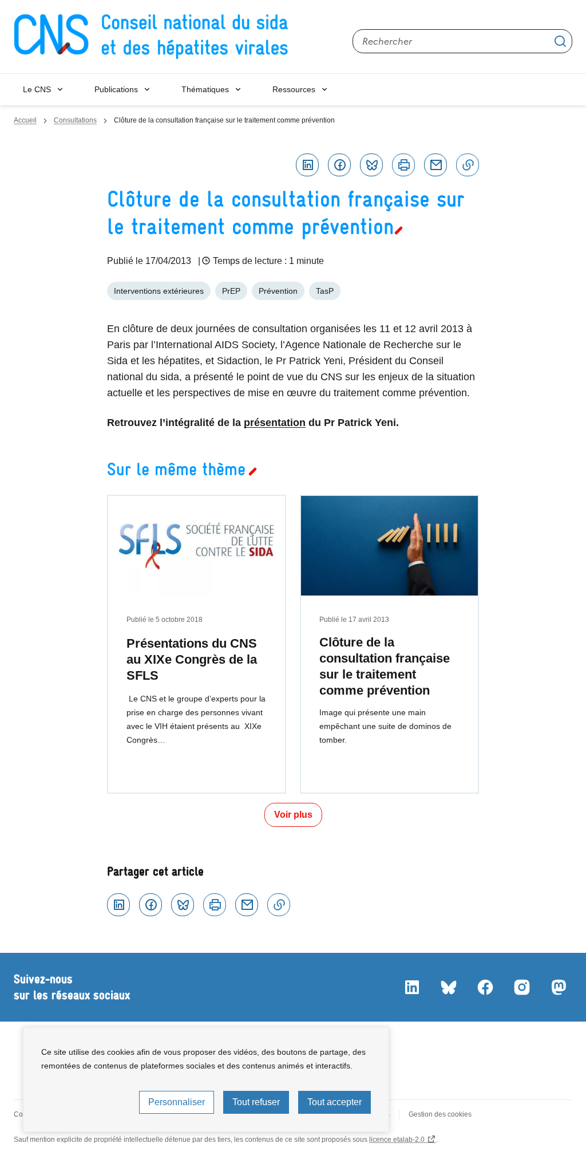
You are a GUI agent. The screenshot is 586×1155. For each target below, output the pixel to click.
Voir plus (293, 814)
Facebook (339, 164)
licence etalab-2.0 (397, 1140)
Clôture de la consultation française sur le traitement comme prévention (384, 666)
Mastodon (558, 987)
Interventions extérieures (159, 290)
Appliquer (560, 41)
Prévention (278, 290)
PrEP (231, 290)
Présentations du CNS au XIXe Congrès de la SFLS (191, 659)
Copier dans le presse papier (467, 164)
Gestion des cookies (440, 1114)
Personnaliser (176, 1102)
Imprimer (403, 164)
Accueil (25, 120)
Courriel (435, 164)
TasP (325, 290)
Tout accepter (334, 1102)
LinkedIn (412, 987)
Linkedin (307, 164)
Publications (116, 89)
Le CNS (37, 89)
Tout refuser (256, 1102)
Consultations (75, 120)
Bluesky (371, 164)
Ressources (293, 89)
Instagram (522, 987)
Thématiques (205, 89)
